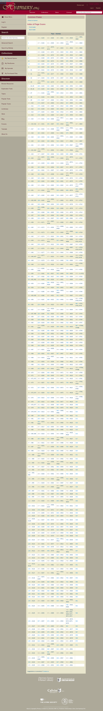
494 (58, 70)
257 (39, 426)
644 (58, 649)
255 (39, 418)
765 (67, 487)
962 (77, 606)
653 (67, 55)
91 (29, 418)
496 (58, 78)
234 (39, 339)
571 (58, 367)
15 (29, 119)
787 (67, 565)
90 (29, 415)
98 (29, 446)
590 (58, 442)
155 (29, 665)
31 (29, 185)
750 (67, 426)
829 (77, 97)
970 (77, 641)
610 (58, 520)
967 (77, 632)
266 (39, 463)
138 (29, 594)
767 (67, 494)
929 (77, 487)
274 (39, 494)
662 (67, 86)
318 (39, 662)
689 (67, 190)
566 (58, 349)
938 (77, 520)
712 (67, 283)
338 (48, 103)
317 (39, 657)
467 (48, 594)
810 (67, 658)
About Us (4, 134)
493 (58, 67)
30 (29, 181)
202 (39, 215)
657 (67, 67)
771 (67, 510)
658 (67, 70)
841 (77, 141)
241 (39, 364)
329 (48, 70)
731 (67, 353)
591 (58, 446)
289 (39, 547)
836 (77, 119)
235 (39, 342)
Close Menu (8, 17)
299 (39, 585)
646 (58, 658)
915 (77, 429)
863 (77, 232)
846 (77, 163)
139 (29, 597)
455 (48, 551)
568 (58, 357)
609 (58, 516)
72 (29, 345)
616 (58, 539)
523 (58, 181)
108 (29, 487)
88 (29, 407)
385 (48, 287)
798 (67, 605)
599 (58, 478)
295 (39, 569)
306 (39, 613)
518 (58, 163)
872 (77, 269)
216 (39, 273)
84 (29, 392)
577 (58, 392)
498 (58, 86)
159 (39, 52)
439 (48, 494)
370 (48, 227)
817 (77, 55)
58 (29, 295)
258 (39, 429)
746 (67, 411)
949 (77, 558)
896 (77, 357)
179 (39, 119)
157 (39, 43)
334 (48, 89)
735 (67, 368)
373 (48, 239)
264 (39, 453)
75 (29, 357)
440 (48, 497)
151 (29, 649)
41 (29, 227)
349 (48, 141)
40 (29, 222)
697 (67, 222)
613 (58, 530)
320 (48, 38)
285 (39, 533)
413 (48, 392)
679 (67, 150)
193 (39, 178)
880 (77, 298)
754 (67, 442)
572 (58, 372)
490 (58, 58)
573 (58, 375)
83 (29, 387)
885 (77, 319)
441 (48, 501)
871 (77, 263)
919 (77, 446)
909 (77, 407)
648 (58, 665)
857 (77, 208)
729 (67, 345)
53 (29, 276)
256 (39, 421)
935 (77, 510)
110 (29, 494)
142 (29, 613)
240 (39, 361)
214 (39, 264)
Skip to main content (5, 1)
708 (67, 269)
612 (58, 527)
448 (48, 527)
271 (39, 483)
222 (39, 295)
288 (39, 544)
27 (29, 170)
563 (58, 339)
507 (58, 115)
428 (48, 450)
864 (77, 236)
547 (58, 279)
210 (39, 248)
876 (77, 283)
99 (29, 450)
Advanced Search (7, 43)
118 (29, 524)
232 (39, 333)
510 (58, 128)
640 (58, 635)
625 (58, 572)
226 (39, 313)
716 (67, 299)
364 (48, 204)
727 (67, 339)
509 (58, 124)
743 (67, 401)
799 (67, 610)
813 (77, 37)
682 (67, 162)
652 (67, 52)
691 (67, 200)
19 (29, 137)
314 (39, 645)
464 (48, 585)
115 (29, 513)
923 (77, 463)
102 (29, 463)
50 (29, 264)
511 (58, 133)
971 (77, 645)
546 (58, 276)
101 (29, 459)
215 (39, 268)
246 (39, 382)
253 (39, 411)
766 (67, 491)
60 (29, 304)
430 (48, 459)
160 (39, 55)
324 (48, 55)
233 (39, 336)
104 (29, 470)
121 (29, 533)
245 (39, 378)
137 (29, 591)
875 (77, 279)
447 (48, 524)
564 (58, 342)
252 (39, 407)
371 (48, 232)
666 (67, 100)
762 (67, 474)
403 (48, 353)
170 (39, 89)
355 (48, 167)
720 (67, 316)
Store (57, 12)
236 (39, 345)
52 (29, 273)
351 (48, 150)
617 (58, 544)
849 (77, 174)
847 (77, 167)
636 (58, 621)
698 (67, 227)
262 (39, 445)
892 (77, 342)
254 (39, 415)
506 (58, 112)
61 (29, 309)
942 (77, 533)
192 (39, 174)
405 (48, 361)
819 (77, 61)
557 (58, 319)
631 (58, 594)
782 (67, 547)
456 (48, 555)
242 (39, 368)
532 (58, 218)
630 (58, 591)
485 (58, 38)
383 (48, 279)
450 (48, 533)
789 (67, 573)
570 (58, 364)
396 (48, 330)
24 (29, 158)
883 (77, 313)
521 (58, 174)
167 (39, 78)
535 (58, 232)
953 (77, 573)
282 (39, 524)
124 (29, 544)
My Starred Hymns (11, 58)
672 (67, 119)
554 (58, 309)
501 (58, 97)
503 (58, 103)
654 (67, 58)
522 (58, 178)
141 (29, 606)
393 (48, 319)
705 (67, 256)
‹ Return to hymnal (32, 20)
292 (39, 558)
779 (67, 536)
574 (58, 378)
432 (48, 466)
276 (39, 501)
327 (48, 64)
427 (48, 446)
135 (29, 585)
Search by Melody (7, 48)
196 (39, 190)
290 (39, 551)
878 (77, 291)
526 (58, 195)
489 (58, 55)
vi (28, 58)
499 (58, 89)
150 (29, 645)
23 (29, 154)
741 (67, 392)
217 (39, 276)
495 (58, 74)
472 (48, 621)
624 (58, 569)
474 (48, 629)
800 (67, 619)
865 (77, 239)
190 (39, 167)
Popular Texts (6, 99)
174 (39, 103)
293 (39, 561)
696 (67, 218)
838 (77, 129)
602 (58, 491)
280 (39, 516)
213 (39, 260)
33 (29, 195)
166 (39, 73)
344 (48, 119)
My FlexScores (9, 63)
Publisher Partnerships (65, 708)
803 (67, 632)
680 (67, 154)
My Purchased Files (11, 73)
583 (58, 415)
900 (77, 372)
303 (39, 597)
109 (29, 491)
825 (77, 82)
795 (67, 594)
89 (29, 411)
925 (77, 470)
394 (48, 322)
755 (67, 446)
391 (48, 313)
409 (48, 375)
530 (58, 212)
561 (58, 333)
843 (77, 149)
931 (77, 494)
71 (29, 342)
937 (77, 516)
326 (48, 61)
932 (77, 497)
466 (48, 591)
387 (48, 295)
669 (67, 109)
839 (77, 133)
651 (67, 48)
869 (77, 255)
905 (77, 391)
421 (48, 422)
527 (58, 200)
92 (29, 422)
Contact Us (45, 708)
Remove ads (80, 5)
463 (48, 582)
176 (39, 109)
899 (77, 367)
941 (77, 530)
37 (29, 212)
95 (29, 433)
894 (77, 349)
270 (39, 479)
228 (39, 319)
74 (29, 353)
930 (77, 491)
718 (67, 309)
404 (48, 356)
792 (67, 585)
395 (48, 326)
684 (67, 170)
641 (58, 638)
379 (48, 264)
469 (48, 601)
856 (77, 204)
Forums (4, 124)
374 (48, 244)
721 (67, 319)
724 (67, 330)
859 (77, 215)
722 (67, 322)
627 (58, 582)
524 (58, 185)
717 (67, 304)
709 (67, 273)
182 (39, 133)
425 (48, 438)
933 (77, 501)
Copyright (33, 708)
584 (58, 418)
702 (67, 244)
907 (77, 401)
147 (29, 635)
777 (67, 530)
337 (48, 100)
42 (29, 232)
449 (48, 530)
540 (58, 252)
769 (67, 500)
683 (67, 167)
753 (67, 438)
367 (48, 215)
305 (39, 606)
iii (28, 48)
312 (39, 638)
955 (77, 582)
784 (67, 555)
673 (67, 123)
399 (48, 339)
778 (67, 533)
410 (48, 378)
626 (58, 578)
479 (48, 644)
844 (77, 154)
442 (48, 505)
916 (77, 433)
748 (67, 418)
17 (29, 129)
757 (67, 454)
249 (39, 397)
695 (67, 215)
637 (58, 626)
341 (48, 112)
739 (67, 382)
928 (77, 483)
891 (77, 339)
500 (58, 93)
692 (67, 204)
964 (77, 621)
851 (77, 181)
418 (48, 411)
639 (58, 632)
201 (39, 212)
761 (67, 470)
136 (29, 588)
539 (58, 248)
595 (58, 461)
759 (67, 463)
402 (48, 348)
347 (48, 133)
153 (29, 658)
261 (39, 442)
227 (39, 316)
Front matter (32, 27)
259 (39, 433)
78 (29, 368)
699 (67, 231)
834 (77, 112)
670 (67, 112)
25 (29, 163)
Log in (92, 8)
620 (58, 555)
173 (39, 100)
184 (39, 141)
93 (29, 426)
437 (48, 487)
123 (29, 540)
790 (67, 578)
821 (77, 67)
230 (39, 325)
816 (77, 52)
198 (39, 200)
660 (67, 78)
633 (58, 601)
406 (48, 364)
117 (29, 519)
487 (58, 48)
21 (29, 145)
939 (77, 524)
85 (29, 397)
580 (58, 404)
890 (77, 336)
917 (77, 438)
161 (39, 58)
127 (29, 555)
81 (29, 378)
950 (77, 561)
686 (67, 178)
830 (77, 100)
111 (29, 497)
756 (67, 450)
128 (29, 558)
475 (48, 632)
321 (48, 43)
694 (67, 212)
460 (48, 569)
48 (29, 256)
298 (39, 582)
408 (48, 372)
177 (39, 112)
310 (39, 632)
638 (58, 629)
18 (29, 133)
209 (39, 244)
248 (39, 392)
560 (58, 330)
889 (77, 333)
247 (39, 387)
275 (39, 497)
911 (77, 415)
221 (39, 291)
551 (58, 295)
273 (39, 491)
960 (77, 597)
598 (58, 474)
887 (77, 325)
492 (58, 64)
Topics (4, 94)
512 (58, 136)
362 (48, 195)
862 (77, 227)
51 (29, 269)
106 (29, 479)
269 (39, 474)
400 (48, 342)
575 (58, 382)
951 (77, 565)
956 (77, 585)
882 (77, 309)
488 (58, 52)
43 (29, 236)
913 (77, 422)
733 (67, 361)
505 (58, 109)
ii (28, 43)
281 (39, 520)
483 (48, 662)
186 (39, 149)
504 (58, 106)
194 (39, 181)
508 (58, 118)
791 (67, 582)
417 (48, 407)
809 (67, 653)
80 (29, 375)
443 (48, 510)
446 (48, 520)
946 (77, 547)
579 (58, 401)
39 (29, 218)
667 (67, 103)
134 (29, 582)
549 (58, 287)
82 (29, 382)
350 (48, 145)
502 (58, 100)
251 (39, 404)
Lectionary (5, 109)
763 (67, 479)
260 (39, 438)
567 (58, 353)
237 (39, 349)
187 (39, 154)
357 (48, 174)
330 (48, 74)
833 (77, 109)
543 (58, 264)
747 (67, 415)
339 (48, 106)
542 (58, 260)
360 (48, 185)
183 (39, 137)
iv (28, 52)
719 (67, 313)
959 (77, 594)
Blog (3, 119)
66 (29, 326)
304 (39, 601)
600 (58, 483)
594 (58, 459)
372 (48, 236)
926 (77, 474)
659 (67, 74)
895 (77, 353)
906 (77, 396)
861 (77, 222)
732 (67, 357)
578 (58, 397)
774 (67, 520)
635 (58, 613)
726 (67, 336)
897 (77, 361)
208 (39, 240)
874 (77, 276)
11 (29, 106)
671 (67, 115)
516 (58, 154)
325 (48, 58)
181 (39, 129)
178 (39, 115)
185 (39, 145)
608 (58, 513)
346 (48, 129)
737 (67, 375)
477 (48, 638)
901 (77, 375)
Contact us (46, 671)
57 (29, 291)
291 (39, 555)
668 (67, 106)
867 (77, 247)
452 (48, 540)
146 (29, 632)
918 (77, 442)
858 (77, 212)
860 (77, 218)
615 (58, 536)
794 (67, 591)
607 (58, 510)
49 (29, 260)
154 (29, 662)
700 (67, 236)
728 (67, 342)
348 (48, 137)
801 (67, 626)
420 (48, 418)
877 (77, 287)
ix (28, 67)
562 (58, 336)
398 (48, 336)
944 (77, 540)
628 (58, 585)
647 (58, 662)
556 (58, 316)
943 (77, 536)
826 (77, 86)
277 (39, 506)
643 (58, 645)
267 (39, 466)
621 (58, 558)
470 (48, 606)
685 (67, 173)
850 (77, 178)
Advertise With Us (53, 708)
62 (29, 313)
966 (77, 629)
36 (29, 208)
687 (67, 181)
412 (48, 387)
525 (58, 190)
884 (77, 316)
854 (77, 194)
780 (67, 540)
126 (29, 551)
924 (77, 466)
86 (29, 401)
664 (67, 93)
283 (39, 527)
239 (39, 357)
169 (39, 86)
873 (77, 273)
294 (39, 565)
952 (77, 569)
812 (67, 665)
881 (77, 303)
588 (58, 433)
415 (48, 401)
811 (67, 662)
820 (77, 64)
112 (29, 501)
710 (67, 276)
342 (48, 115)
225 (39, 309)
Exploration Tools (7, 89)
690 (67, 195)
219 (39, 283)
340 (48, 109)
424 (48, 433)
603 (58, 494)
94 (29, 429)
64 (29, 319)
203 (39, 218)
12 (29, 109)
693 (67, 208)
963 (77, 613)
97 (29, 442)
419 (48, 415)
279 (39, 513)
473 (48, 626)
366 (48, 212)
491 (58, 61)
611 (58, 524)
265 (39, 459)
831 (77, 103)
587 (58, 429)
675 (67, 133)
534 (58, 226)
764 (67, 483)
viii (29, 64)
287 (39, 540)
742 (67, 397)
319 (39, 665)
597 (58, 470)
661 (67, 82)
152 (29, 653)
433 (48, 470)
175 (39, 106)
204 (39, 222)
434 (48, 474)
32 (29, 190)
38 (29, 215)
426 (48, 442)
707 (67, 264)
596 (58, 466)
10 (29, 103)
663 (67, 89)
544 (58, 268)
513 (58, 141)
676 (67, 137)
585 (58, 422)
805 (67, 638)
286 (39, 536)
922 (77, 459)
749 (67, 422)
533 (58, 222)
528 (58, 204)
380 (48, 269)
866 (77, 244)
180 (39, 124)
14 (29, 115)
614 (58, 533)
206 (39, 232)
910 (77, 411)
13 (29, 112)
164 (39, 67)
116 (29, 516)
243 (39, 372)
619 (58, 550)
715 (67, 295)
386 (48, 291)
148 (29, 638)
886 (77, 322)
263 (39, 450)
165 (39, 70)
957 (77, 588)
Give (74, 708)
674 (67, 128)
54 (29, 279)
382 (48, 276)
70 (29, 339)
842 (77, 144)
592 (58, 450)
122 (29, 536)
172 (39, 97)
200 (39, 207)
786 (67, 561)
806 (67, 641)
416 (48, 404)
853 (77, 189)
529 (58, 208)
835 (77, 115)
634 (58, 606)
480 (48, 649)
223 (39, 299)
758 (67, 459)
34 (29, 200)
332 (48, 82)
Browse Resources (7, 83)
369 (48, 221)
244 (39, 375)
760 (67, 466)
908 (77, 404)
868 (77, 252)
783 (67, 550)
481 (48, 652)
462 (48, 578)
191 (39, 170)
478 (48, 641)
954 (77, 578)
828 (77, 93)
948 (77, 555)
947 (77, 551)
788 (67, 569)
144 (29, 626)
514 (58, 145)
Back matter (32, 29)
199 (39, 204)
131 (29, 569)
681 (67, 157)
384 (48, 282)
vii (28, 61)
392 (48, 316)
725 (67, 333)
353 (48, 157)
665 (67, 97)
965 (77, 626)
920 (77, 450)
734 (67, 364)
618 (58, 547)
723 (67, 326)
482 (48, 658)
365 (48, 208)
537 (58, 240)
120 (29, 530)
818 (77, 58)
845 (77, 158)
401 (48, 345)
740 (67, 387)
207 (39, 236)
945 (77, 544)
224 (39, 304)
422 (48, 426)
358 (48, 178)
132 (29, 573)
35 (29, 204)
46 (29, 248)
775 (67, 524)
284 (39, 530)
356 (48, 170)
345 (48, 124)
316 (39, 653)
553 (58, 304)
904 (77, 386)
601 (58, 486)
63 (29, 316)
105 (29, 473)
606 (58, 506)
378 (48, 260)
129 (29, 561)
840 (77, 137)
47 (29, 252)
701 (67, 239)
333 (48, 86)
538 (58, 244)
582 (58, 410)
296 (39, 573)
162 (39, 61)
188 (39, 157)
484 (48, 665)
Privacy (39, 708)
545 (58, 273)
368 (48, 218)
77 (29, 364)
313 (39, 641)
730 (67, 349)
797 (67, 600)
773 (67, 516)
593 (58, 454)
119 (29, 527)
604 (58, 497)
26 (29, 167)
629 (58, 588)
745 (67, 407)
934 (77, 506)
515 (58, 150)
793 (67, 588)
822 (77, 70)
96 (29, 438)
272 (39, 487)
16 (29, 124)
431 (48, 461)
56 (29, 287)
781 (67, 544)
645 (58, 653)
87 (29, 404)
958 (77, 591)
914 (77, 426)
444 (48, 513)
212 (39, 255)
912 (77, 418)
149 (29, 641)
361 (48, 189)
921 (77, 454)
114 (29, 510)
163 (39, 64)
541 (58, 256)
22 (29, 150)
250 (39, 401)
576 (58, 387)
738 (67, 378)
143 (29, 621)
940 (77, 527)
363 (48, 199)
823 (77, 74)
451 (48, 536)
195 (39, 185)
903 (77, 381)
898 (77, 364)
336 (48, 97)
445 (48, 516)
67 (29, 330)
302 (39, 594)
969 (77, 638)
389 (48, 304)
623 (58, 565)
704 (67, 252)
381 (48, 273)
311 (39, 635)
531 (58, 215)
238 (39, 353)
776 (67, 527)
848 (77, 170)
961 (77, 601)
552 (58, 299)
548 (58, 282)
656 (67, 64)
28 (29, 174)
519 (58, 167)
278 (39, 510)
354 (48, 163)
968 (77, 635)
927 (77, 479)
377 (48, 256)
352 (48, 154)
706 (67, 260)
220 (39, 287)
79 (29, 372)
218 (39, 279)
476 (48, 635)
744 (67, 404)
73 (29, 349)
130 (29, 564)
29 (29, 178)
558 (58, 322)
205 (39, 227)
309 (39, 629)
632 (58, 597)
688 (67, 185)
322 (48, 47)
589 (58, 437)
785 (67, 558)
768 (67, 497)
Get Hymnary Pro (80, 708)
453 (48, 544)
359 (48, 181)
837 (77, 124)
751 (67, 429)
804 (67, 635)
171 (39, 93)
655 (67, 61)
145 (29, 629)
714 (67, 291)
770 (67, 506)
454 (48, 547)
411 (48, 382)
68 (29, 333)
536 (58, 236)
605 (58, 501)
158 (39, 48)
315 (39, 649)
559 (58, 326)
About (28, 708)
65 (29, 322)
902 (77, 378)
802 (67, 629)
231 (39, 330)
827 (77, 89)
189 (39, 163)
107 (29, 483)
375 (48, 248)
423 (48, 429)
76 (29, 361)
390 (48, 308)
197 (39, 195)
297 (39, 577)
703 (67, 247)
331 (48, 78)
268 (39, 470)
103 (29, 466)
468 (48, 597)
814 (77, 43)
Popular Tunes (6, 104)
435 (48, 479)
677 (67, 141)
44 (29, 240)
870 (77, 260)
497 (58, 82)
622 (58, 561)
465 (48, 588)
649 (67, 38)
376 (48, 252)
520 (58, 170)
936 (77, 513)
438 (48, 491)
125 (29, 547)
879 (77, 295)
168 (39, 81)
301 (39, 591)
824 (77, 78)
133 (29, 578)
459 (48, 565)
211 (39, 252)
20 (29, 141)
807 (67, 645)
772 (67, 513)
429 (48, 454)
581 (58, 407)
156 (39, 38)
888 (77, 330)
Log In (4, 22)
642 (58, 641)
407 (48, 368)
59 (29, 299)
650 (67, 42)
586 (58, 426)
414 (48, 397)
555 (58, 313)
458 (48, 561)
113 (29, 506)
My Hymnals (9, 68)
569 (58, 361)
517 (58, 158)
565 (58, 345)
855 (77, 200)
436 (48, 483)
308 (39, 626)
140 (29, 601)
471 (48, 613)
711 (67, 279)
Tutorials (4, 129)
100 (29, 454)
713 (67, 287)
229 (39, 322)
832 (77, 106)
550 (58, 290)
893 (77, 345)
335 (48, 92)
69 (29, 336)
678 (67, 145)
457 (48, 558)
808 (67, 649)
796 (67, 597)
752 (67, 432)
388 (48, 299)
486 (58, 43)
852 (77, 184)
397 (48, 333)
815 (77, 48)
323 (48, 52)
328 (48, 67)
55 (29, 283)
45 (29, 244)
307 (39, 621)
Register (98, 8)
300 (39, 588)
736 (67, 372)
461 (48, 573)
